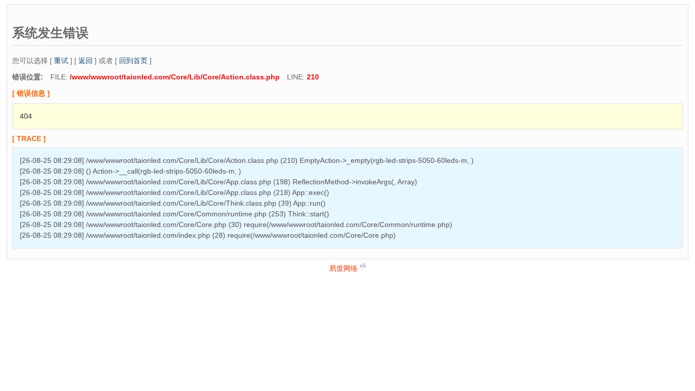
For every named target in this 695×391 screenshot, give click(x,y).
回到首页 (133, 61)
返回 (85, 61)
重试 (61, 61)
